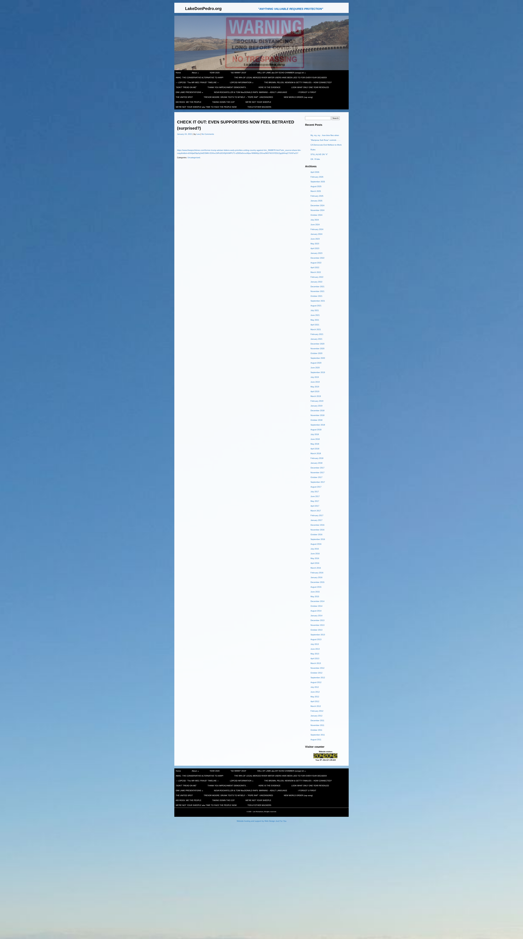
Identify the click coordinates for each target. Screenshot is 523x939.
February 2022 (317, 277)
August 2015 (316, 587)
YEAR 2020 (215, 73)
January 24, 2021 (185, 134)
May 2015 (315, 596)
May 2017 (315, 501)
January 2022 (316, 282)
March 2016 (316, 568)
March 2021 (316, 329)
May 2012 (315, 697)
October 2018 (316, 420)
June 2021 (315, 315)
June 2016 (315, 553)
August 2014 (316, 611)
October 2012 (316, 673)
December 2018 (317, 410)
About (194, 73)
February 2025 (317, 196)
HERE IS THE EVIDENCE (269, 87)
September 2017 (318, 482)
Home (178, 73)
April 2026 (315, 172)
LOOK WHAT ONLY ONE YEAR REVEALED (310, 87)
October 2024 (316, 215)
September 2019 (318, 372)
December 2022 (317, 258)
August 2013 (316, 639)
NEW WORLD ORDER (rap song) (298, 97)
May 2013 (315, 654)
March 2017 (316, 511)
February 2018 (317, 458)
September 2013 (318, 635)
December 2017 (317, 468)
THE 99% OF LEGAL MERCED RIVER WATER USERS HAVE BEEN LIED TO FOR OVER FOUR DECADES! (280, 77)
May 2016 (315, 558)
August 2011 (316, 739)
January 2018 (316, 463)
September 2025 (318, 182)
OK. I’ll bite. (315, 159)
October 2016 (316, 534)
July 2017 (315, 491)
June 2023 (315, 239)
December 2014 (317, 601)
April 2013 (315, 658)
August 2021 (316, 306)
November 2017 (317, 472)
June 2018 (315, 439)
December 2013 (317, 620)
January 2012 (316, 716)
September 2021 (318, 301)
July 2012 (315, 687)
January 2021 (316, 339)
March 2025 (316, 191)
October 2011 (316, 730)
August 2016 (316, 544)
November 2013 (317, 625)
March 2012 (316, 706)
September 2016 (318, 539)
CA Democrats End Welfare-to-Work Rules (326, 147)
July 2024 (315, 220)
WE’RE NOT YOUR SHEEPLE (258, 102)
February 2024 (317, 229)
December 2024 (317, 205)
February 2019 (317, 401)
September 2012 (318, 677)
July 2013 (315, 644)
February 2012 (317, 711)
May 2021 (315, 320)
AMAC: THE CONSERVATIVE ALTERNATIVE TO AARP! (199, 77)
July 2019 (315, 377)
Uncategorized (194, 157)
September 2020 (318, 358)
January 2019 (316, 406)
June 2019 (315, 382)
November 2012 (317, 668)
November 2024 (317, 210)
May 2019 (315, 387)
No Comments (208, 134)
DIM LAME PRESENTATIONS (189, 92)
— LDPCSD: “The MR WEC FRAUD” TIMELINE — (197, 82)
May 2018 (315, 444)
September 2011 (318, 735)
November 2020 (317, 348)
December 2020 (317, 344)
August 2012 (316, 682)
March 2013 (316, 663)
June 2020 (315, 367)
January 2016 (316, 577)
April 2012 (315, 701)
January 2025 (316, 201)
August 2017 (316, 487)
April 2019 (315, 391)
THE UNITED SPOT (184, 97)
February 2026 (317, 177)
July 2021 (315, 310)
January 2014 (316, 615)
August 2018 (316, 429)
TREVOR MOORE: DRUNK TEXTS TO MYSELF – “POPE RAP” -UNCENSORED (238, 97)
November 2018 (317, 415)
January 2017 (316, 520)
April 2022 (315, 267)
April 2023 (315, 248)
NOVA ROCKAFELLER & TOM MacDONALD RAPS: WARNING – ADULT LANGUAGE (250, 92)
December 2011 (317, 720)
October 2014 (316, 606)
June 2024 (315, 224)
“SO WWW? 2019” (238, 73)
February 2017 (317, 515)
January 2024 (316, 234)
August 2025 (316, 186)
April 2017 (315, 506)
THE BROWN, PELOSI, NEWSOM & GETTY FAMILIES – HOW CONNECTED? (298, 82)
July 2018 (315, 434)
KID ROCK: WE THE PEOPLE (188, 102)
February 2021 (317, 334)
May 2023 (315, 244)
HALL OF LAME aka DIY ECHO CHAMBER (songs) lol (280, 73)
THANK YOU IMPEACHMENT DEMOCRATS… (228, 87)
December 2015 (317, 582)
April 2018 (315, 449)
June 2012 (315, 692)
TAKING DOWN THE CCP (223, 102)
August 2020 (316, 363)
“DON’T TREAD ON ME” (186, 87)
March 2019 (316, 396)
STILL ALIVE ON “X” (319, 154)
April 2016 (315, 563)
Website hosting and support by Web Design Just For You (261, 821)
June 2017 (315, 496)
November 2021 (317, 291)
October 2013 (316, 630)
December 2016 (317, 525)
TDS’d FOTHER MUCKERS (259, 107)
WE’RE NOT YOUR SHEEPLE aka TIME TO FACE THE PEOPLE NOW (206, 107)
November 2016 (317, 530)
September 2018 (318, 425)
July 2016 (315, 549)
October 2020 (316, 353)
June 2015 (315, 592)
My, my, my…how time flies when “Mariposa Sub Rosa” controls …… (326, 137)
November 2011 (317, 725)
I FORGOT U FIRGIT (307, 92)
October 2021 (316, 296)
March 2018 (316, 453)
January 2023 (316, 253)
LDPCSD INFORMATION (241, 82)
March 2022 (316, 272)
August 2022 (316, 263)
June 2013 (315, 649)
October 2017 (316, 477)
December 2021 (317, 286)
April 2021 (315, 325)
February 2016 (317, 573)
